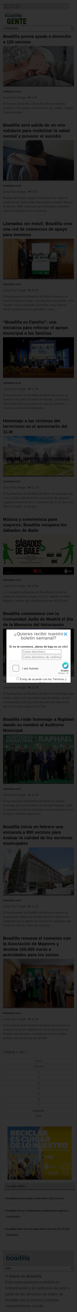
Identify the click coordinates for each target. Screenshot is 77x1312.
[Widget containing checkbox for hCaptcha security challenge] (41, 668)
